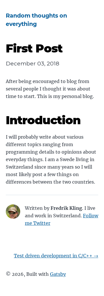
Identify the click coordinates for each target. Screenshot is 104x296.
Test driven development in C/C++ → (56, 256)
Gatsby (58, 274)
